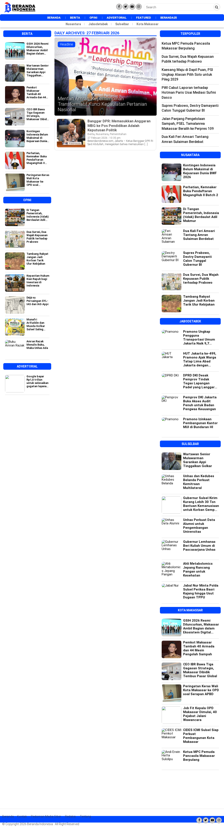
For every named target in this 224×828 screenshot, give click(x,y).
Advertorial (117, 17)
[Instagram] (139, 7)
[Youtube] (132, 7)
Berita (75, 17)
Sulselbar (122, 24)
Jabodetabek (98, 24)
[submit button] (217, 7)
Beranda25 (168, 17)
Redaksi (70, 816)
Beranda (54, 17)
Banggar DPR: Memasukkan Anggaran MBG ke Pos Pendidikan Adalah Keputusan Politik (119, 125)
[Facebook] (119, 7)
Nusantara (73, 24)
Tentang (85, 816)
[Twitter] (126, 7)
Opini (93, 17)
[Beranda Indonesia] (20, 12)
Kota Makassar (147, 24)
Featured (143, 17)
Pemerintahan (118, 134)
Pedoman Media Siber (46, 816)
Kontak (22, 816)
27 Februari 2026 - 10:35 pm (104, 137)
